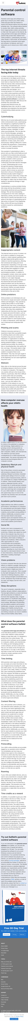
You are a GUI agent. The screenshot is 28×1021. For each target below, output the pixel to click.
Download (6, 934)
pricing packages (14, 860)
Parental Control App (6, 968)
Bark (2, 979)
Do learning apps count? (7, 970)
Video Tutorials (4, 999)
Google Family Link (5, 986)
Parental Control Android (7, 966)
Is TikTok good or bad (6, 964)
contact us (23, 883)
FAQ (2, 1006)
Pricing (14, 934)
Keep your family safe (6, 961)
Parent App (3, 973)
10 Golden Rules (5, 950)
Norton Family (4, 984)
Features (22, 934)
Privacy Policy (4, 948)
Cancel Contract (5, 997)
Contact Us (4, 995)
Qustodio (3, 981)
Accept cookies (14, 1019)
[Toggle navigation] (3, 2)
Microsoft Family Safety (6, 988)
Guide (2, 955)
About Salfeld (4, 946)
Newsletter (3, 952)
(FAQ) (12, 879)
